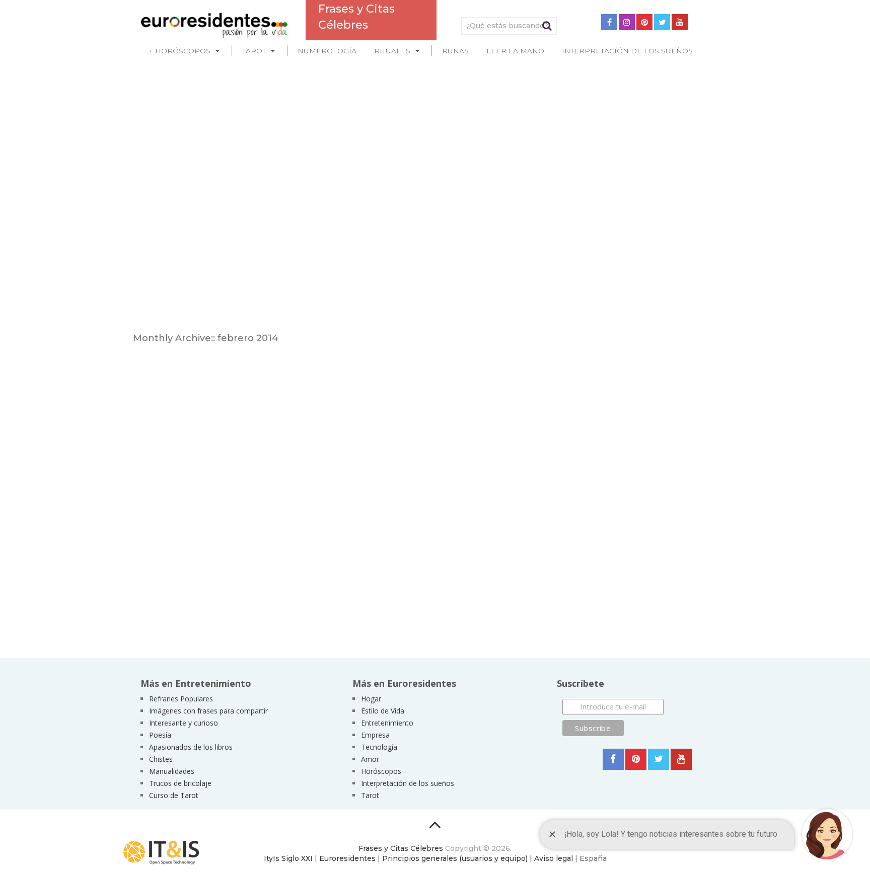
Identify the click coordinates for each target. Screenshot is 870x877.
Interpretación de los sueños (627, 50)
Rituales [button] (392, 50)
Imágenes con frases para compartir (208, 710)
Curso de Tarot (173, 795)
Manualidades (171, 771)
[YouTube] (680, 22)
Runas (455, 50)
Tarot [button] (254, 50)
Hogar (371, 698)
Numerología (327, 50)
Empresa (375, 735)
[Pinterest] (644, 22)
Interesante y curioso (183, 723)
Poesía (160, 735)
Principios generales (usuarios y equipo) (455, 858)
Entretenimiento (387, 723)
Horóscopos (381, 771)
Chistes (161, 759)
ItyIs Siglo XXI (288, 858)
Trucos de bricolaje (180, 783)
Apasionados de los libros (191, 747)
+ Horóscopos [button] (179, 50)
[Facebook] (609, 22)
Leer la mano (515, 50)
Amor (370, 759)
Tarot (370, 795)
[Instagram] (627, 22)
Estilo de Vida (382, 710)
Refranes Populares (181, 698)
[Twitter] (662, 22)
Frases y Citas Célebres (400, 848)
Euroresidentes (347, 858)
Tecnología (379, 747)
